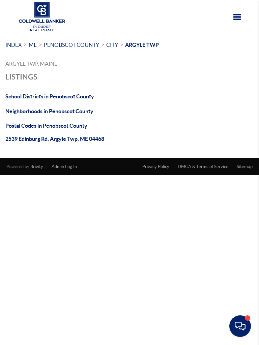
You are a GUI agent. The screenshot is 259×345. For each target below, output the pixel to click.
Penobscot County (71, 45)
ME (33, 45)
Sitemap (245, 166)
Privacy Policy (155, 166)
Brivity (36, 166)
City (112, 45)
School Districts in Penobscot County (49, 96)
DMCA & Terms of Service (203, 166)
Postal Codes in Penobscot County (46, 126)
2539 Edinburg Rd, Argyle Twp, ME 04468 (54, 139)
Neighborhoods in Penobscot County (49, 111)
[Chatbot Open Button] (240, 326)
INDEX (13, 45)
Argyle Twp (142, 45)
